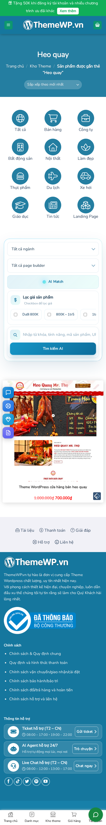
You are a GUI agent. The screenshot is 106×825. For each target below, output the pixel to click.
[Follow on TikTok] (18, 781)
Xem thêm (68, 11)
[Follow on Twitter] (27, 781)
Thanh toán (54, 530)
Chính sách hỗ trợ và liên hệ (33, 699)
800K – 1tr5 (65, 314)
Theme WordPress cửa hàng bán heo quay (53, 487)
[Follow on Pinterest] (36, 781)
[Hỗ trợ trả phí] (8, 419)
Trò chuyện (83, 748)
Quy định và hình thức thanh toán (38, 662)
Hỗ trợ (43, 542)
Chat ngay (84, 765)
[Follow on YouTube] (45, 781)
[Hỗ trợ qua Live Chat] (8, 392)
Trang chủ (15, 66)
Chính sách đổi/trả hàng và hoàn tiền (41, 690)
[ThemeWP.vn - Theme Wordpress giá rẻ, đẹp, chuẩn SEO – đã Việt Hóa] (53, 25)
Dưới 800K (30, 314)
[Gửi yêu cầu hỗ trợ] (8, 406)
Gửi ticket (85, 731)
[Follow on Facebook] (8, 781)
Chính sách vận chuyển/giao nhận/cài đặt (44, 671)
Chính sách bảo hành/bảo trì (33, 681)
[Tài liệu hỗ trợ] (8, 432)
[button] (8, 25)
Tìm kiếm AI (53, 348)
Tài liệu (27, 530)
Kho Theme (40, 66)
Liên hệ (66, 542)
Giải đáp (83, 530)
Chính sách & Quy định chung (35, 653)
